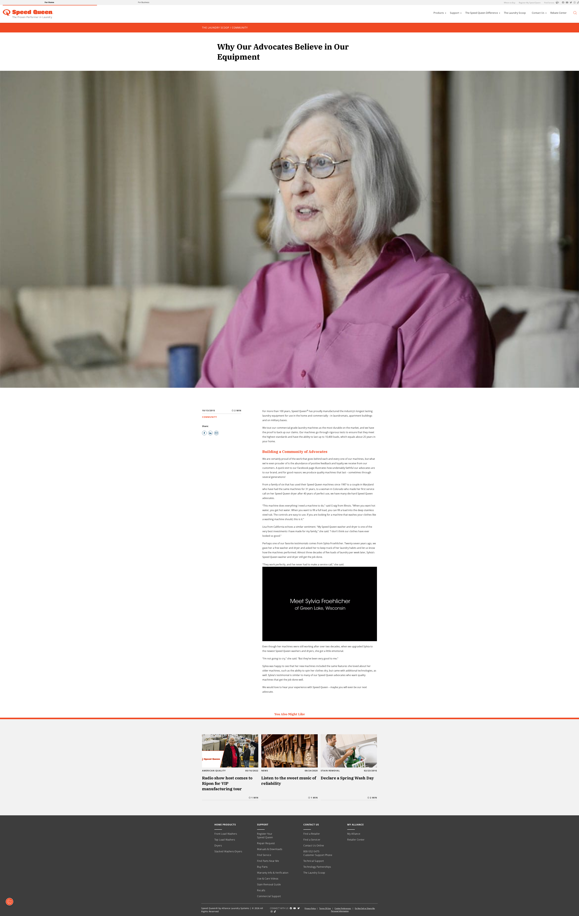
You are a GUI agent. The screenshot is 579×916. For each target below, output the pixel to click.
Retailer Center (356, 839)
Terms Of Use (325, 908)
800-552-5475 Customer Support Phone (317, 853)
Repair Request (266, 843)
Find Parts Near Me (268, 861)
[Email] (216, 433)
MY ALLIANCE (355, 824)
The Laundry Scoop (515, 12)
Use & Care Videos (267, 878)
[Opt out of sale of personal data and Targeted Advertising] (9, 901)
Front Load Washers (225, 833)
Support (454, 12)
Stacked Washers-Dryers (228, 851)
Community (240, 27)
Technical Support (313, 861)
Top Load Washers (224, 839)
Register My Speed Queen (530, 2)
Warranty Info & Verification (272, 872)
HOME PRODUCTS (225, 824)
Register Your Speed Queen (265, 835)
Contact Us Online (313, 845)
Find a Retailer (311, 833)
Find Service (549, 2)
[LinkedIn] (210, 433)
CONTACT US (311, 824)
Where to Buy (509, 2)
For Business (143, 2)
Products (438, 12)
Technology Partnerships (317, 866)
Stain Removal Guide (269, 884)
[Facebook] (204, 433)
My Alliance (353, 833)
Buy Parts (262, 866)
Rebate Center (558, 12)
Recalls (261, 890)
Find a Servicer (311, 839)
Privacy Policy (310, 908)
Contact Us (538, 12)
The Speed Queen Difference (481, 12)
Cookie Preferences (343, 908)
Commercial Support (269, 896)
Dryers (218, 845)
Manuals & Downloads (269, 849)
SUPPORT (262, 824)
